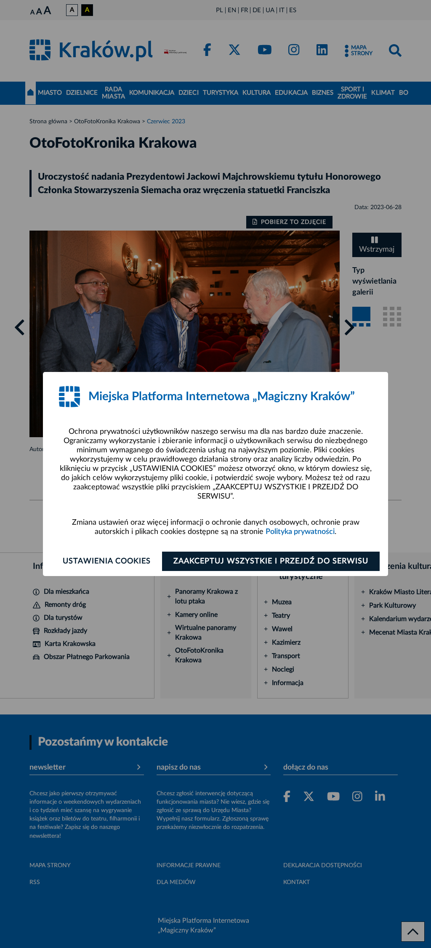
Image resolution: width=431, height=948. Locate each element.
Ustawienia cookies (107, 561)
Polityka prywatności (300, 532)
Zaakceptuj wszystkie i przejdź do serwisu (270, 561)
